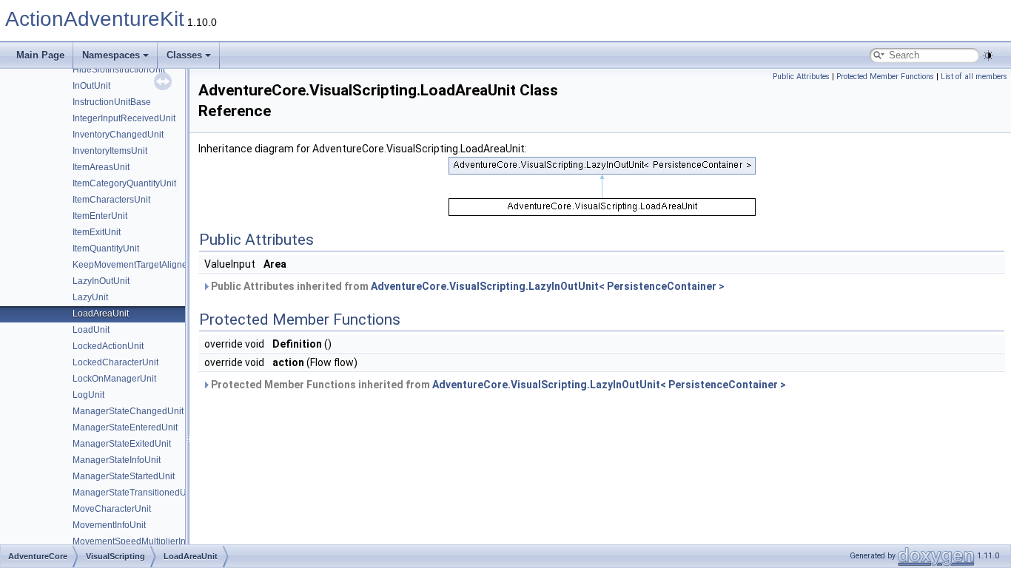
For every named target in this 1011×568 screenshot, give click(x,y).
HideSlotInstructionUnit (119, 69)
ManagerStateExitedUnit (122, 444)
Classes (184, 55)
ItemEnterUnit (100, 216)
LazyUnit (90, 297)
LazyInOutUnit (101, 281)
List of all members (974, 76)
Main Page (40, 55)
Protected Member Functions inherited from (497, 384)
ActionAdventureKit (94, 18)
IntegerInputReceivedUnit (124, 118)
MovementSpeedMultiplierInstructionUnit (154, 541)
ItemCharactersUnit (111, 200)
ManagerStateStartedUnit (124, 476)
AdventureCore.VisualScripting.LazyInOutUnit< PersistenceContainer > (548, 286)
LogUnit (88, 395)
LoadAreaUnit (101, 313)
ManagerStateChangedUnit (128, 411)
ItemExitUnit (97, 232)
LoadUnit (91, 330)
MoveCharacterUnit (112, 509)
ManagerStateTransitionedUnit (134, 492)
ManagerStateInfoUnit (117, 460)
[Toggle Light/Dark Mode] (988, 55)
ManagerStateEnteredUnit (125, 427)
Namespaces (111, 55)
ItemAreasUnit (101, 167)
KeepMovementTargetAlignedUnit (141, 265)
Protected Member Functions (885, 76)
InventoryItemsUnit (110, 151)
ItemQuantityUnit (106, 248)
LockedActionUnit (108, 346)
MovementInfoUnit (109, 525)
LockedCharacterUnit (115, 362)
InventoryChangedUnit (118, 134)
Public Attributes (801, 76)
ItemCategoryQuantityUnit (124, 183)
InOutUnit (91, 86)
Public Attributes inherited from (467, 286)
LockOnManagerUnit (114, 378)
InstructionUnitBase (112, 102)
